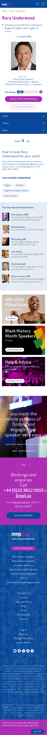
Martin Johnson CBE (20, 276)
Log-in (23, 629)
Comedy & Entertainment (24, 573)
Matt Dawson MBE (19, 214)
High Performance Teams (16, 190)
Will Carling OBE (18, 239)
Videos (5, 123)
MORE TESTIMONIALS (22, 451)
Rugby (7, 185)
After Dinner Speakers (23, 79)
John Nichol (16, 251)
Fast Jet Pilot (11, 196)
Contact (23, 597)
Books (5, 130)
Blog (23, 606)
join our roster (23, 506)
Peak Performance (14, 84)
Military (35, 81)
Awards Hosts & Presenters (23, 569)
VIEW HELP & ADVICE (15, 381)
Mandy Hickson (18, 227)
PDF (28, 141)
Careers (23, 618)
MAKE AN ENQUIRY (23, 515)
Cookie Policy (16, 712)
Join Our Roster (23, 642)
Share (18, 141)
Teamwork (37, 84)
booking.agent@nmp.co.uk (29, 164)
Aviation (20, 185)
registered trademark (22, 707)
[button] (43, 4)
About (5, 116)
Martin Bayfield (18, 264)
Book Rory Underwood (23, 99)
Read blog (11, 318)
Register (23, 634)
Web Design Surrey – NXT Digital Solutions (28, 714)
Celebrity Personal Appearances (23, 582)
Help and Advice (23, 601)
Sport (27, 84)
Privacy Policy (18, 710)
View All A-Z (23, 593)
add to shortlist (25, 107)
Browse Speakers (14, 350)
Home (4, 11)
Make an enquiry (23, 548)
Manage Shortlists (23, 638)
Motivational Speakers (19, 81)
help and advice (20, 502)
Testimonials (23, 614)
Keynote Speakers (23, 565)
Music (23, 578)
